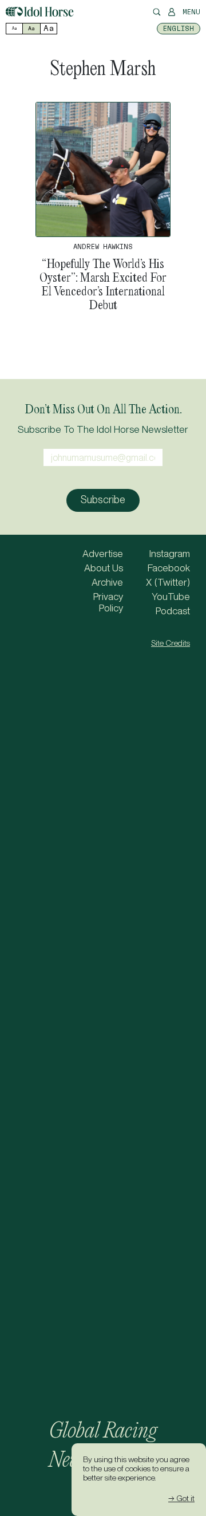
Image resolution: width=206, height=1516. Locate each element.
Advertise (102, 553)
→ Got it (181, 1498)
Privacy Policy (108, 602)
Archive (107, 582)
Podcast (173, 611)
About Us (103, 568)
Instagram (169, 553)
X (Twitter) (168, 582)
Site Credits (170, 643)
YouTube (171, 596)
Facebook (169, 568)
